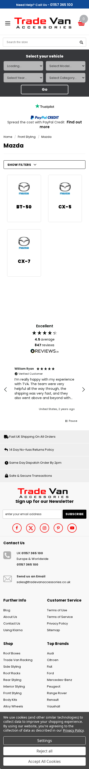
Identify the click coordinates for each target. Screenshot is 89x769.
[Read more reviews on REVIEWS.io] (44, 351)
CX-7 (24, 261)
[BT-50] (24, 189)
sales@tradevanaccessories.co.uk (43, 582)
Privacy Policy (57, 623)
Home (8, 137)
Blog (6, 610)
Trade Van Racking (18, 660)
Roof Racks (11, 673)
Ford (50, 673)
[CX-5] (65, 189)
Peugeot (53, 686)
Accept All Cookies (44, 761)
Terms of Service (60, 617)
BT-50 (24, 207)
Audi (50, 653)
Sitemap (53, 630)
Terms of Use (57, 610)
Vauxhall (53, 706)
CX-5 (64, 207)
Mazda (46, 137)
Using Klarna (13, 630)
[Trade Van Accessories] (44, 493)
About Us (10, 617)
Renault (53, 699)
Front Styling (27, 137)
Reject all (44, 751)
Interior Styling (14, 686)
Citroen (52, 660)
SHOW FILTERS (19, 164)
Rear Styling (12, 680)
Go (44, 89)
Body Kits (10, 699)
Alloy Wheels (13, 706)
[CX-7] (24, 243)
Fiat (49, 666)
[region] (44, 389)
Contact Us (11, 623)
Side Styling (12, 666)
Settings (44, 740)
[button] (5, 389)
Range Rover (57, 693)
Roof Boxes (11, 653)
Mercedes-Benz (59, 680)
